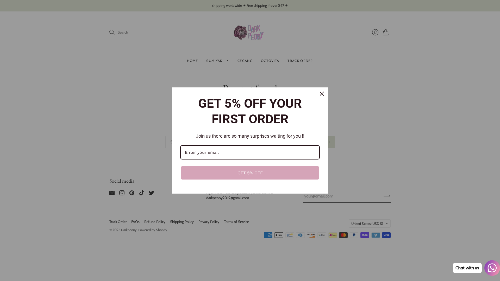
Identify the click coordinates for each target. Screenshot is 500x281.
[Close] (322, 93)
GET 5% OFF (250, 172)
